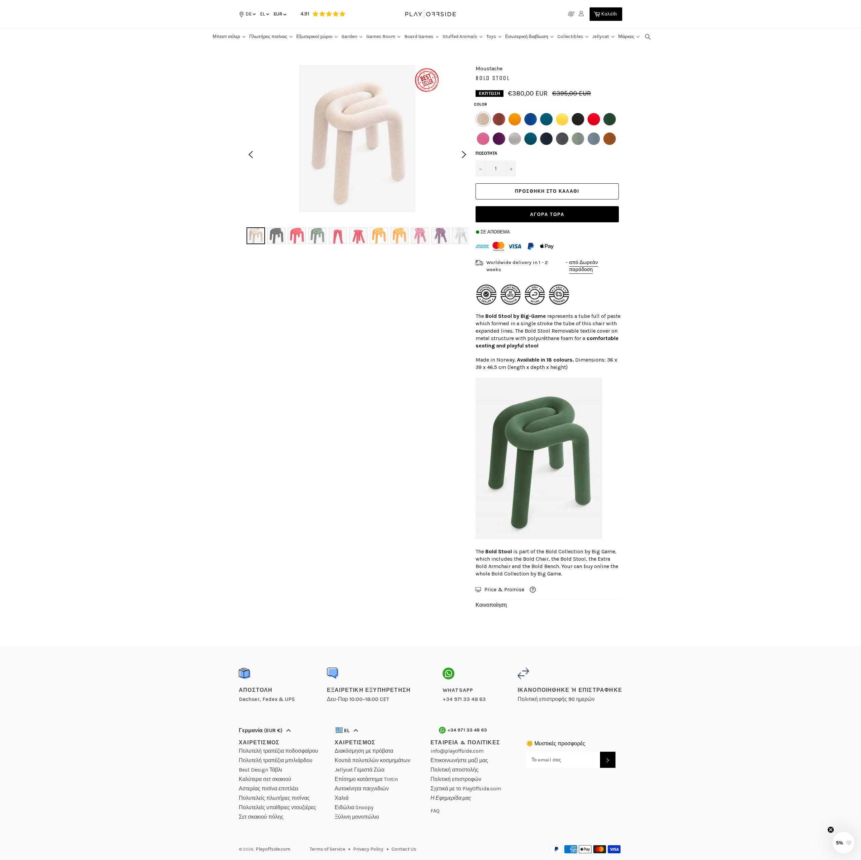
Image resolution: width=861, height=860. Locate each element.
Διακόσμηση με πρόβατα (364, 751)
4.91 (304, 13)
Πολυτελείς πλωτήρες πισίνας (274, 798)
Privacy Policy (368, 849)
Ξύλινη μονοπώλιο (357, 817)
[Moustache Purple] (499, 138)
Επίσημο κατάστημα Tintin (366, 779)
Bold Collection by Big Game (580, 551)
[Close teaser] (830, 829)
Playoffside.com (273, 849)
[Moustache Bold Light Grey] (514, 138)
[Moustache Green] (609, 119)
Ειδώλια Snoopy (354, 807)
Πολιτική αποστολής (454, 769)
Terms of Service (327, 849)
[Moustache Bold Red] (593, 119)
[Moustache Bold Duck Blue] (530, 138)
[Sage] (578, 138)
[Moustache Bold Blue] (530, 119)
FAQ (435, 811)
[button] (264, 14)
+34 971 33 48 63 (467, 730)
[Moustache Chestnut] (499, 119)
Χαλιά (341, 798)
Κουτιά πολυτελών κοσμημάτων (372, 760)
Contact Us (403, 849)
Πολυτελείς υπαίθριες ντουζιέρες (277, 807)
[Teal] (546, 119)
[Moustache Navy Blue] (546, 138)
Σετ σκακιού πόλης (261, 817)
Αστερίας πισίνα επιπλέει (268, 788)
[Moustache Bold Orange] (514, 119)
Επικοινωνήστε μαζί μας (459, 760)
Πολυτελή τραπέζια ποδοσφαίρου (278, 751)
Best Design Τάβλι (260, 769)
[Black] (578, 119)
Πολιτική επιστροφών (455, 779)
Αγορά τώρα (547, 214)
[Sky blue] (593, 138)
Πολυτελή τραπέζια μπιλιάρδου (275, 760)
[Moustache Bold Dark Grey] (562, 138)
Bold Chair (536, 559)
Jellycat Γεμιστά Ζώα (359, 769)
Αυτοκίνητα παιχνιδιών (362, 788)
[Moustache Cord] (483, 119)
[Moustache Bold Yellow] (562, 119)
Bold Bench (545, 566)
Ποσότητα (486, 153)
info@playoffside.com (457, 751)
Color (480, 104)
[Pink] (483, 138)
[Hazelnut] (609, 138)
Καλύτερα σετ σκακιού (265, 779)
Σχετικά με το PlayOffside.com (465, 788)
